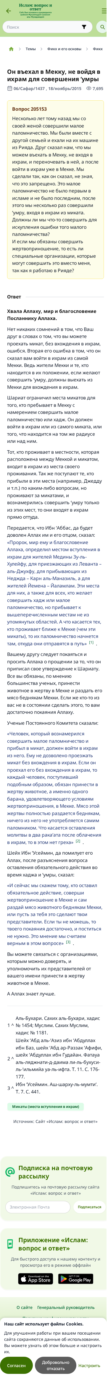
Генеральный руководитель (66, 1307)
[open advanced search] (84, 27)
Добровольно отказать (55, 1365)
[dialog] (53, 1348)
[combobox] (43, 27)
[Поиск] (102, 27)
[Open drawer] (104, 11)
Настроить (89, 1365)
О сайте (25, 1307)
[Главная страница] (11, 49)
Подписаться (89, 1206)
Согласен (16, 1365)
